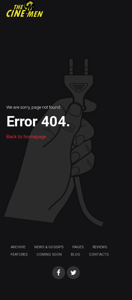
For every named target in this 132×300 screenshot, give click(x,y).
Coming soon (49, 254)
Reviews (100, 247)
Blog (75, 254)
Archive (18, 247)
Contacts (99, 254)
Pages (78, 247)
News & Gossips (48, 247)
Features (19, 254)
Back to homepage (26, 137)
